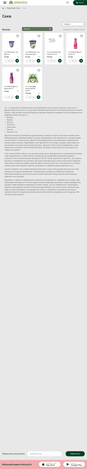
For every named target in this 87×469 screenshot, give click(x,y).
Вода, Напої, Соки (13, 8)
